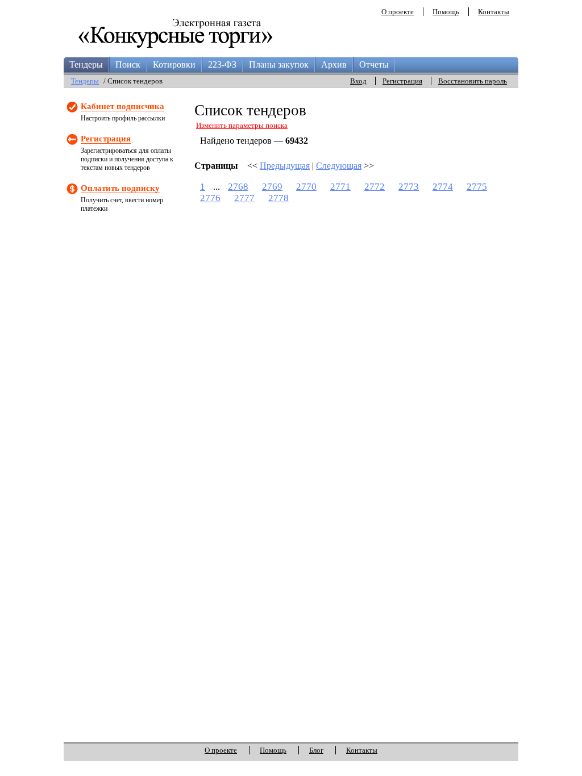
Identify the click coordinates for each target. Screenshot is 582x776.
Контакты (493, 11)
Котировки (174, 64)
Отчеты (374, 64)
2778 (278, 198)
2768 (238, 186)
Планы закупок (279, 64)
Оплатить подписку (120, 188)
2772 (374, 186)
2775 (477, 186)
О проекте (397, 11)
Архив (334, 64)
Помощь (446, 11)
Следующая (338, 165)
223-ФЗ (222, 64)
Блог (316, 750)
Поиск (127, 64)
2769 (272, 186)
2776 (210, 198)
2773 (408, 186)
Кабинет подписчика (122, 106)
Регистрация (402, 81)
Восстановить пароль (472, 81)
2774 (443, 186)
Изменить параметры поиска (242, 125)
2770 (306, 186)
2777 (244, 198)
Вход (358, 81)
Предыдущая (285, 165)
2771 (340, 186)
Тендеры (86, 64)
